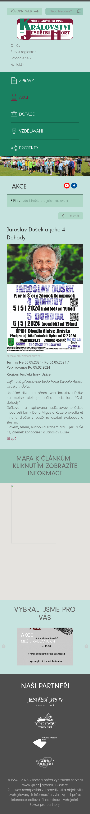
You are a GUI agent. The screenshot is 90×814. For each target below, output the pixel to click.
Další (86, 646)
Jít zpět (74, 216)
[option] (45, 646)
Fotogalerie (20, 58)
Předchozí (3, 646)
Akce (24, 97)
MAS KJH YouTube (67, 186)
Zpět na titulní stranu (45, 29)
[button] (56, 508)
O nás (15, 45)
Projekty (28, 148)
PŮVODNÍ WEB (21, 11)
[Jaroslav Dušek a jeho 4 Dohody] (45, 352)
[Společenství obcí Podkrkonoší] (45, 719)
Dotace (27, 114)
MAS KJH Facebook (74, 186)
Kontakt (16, 64)
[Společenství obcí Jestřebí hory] (45, 699)
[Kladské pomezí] (45, 760)
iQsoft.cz (61, 785)
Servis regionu (22, 52)
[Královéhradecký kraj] (45, 740)
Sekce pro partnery (44, 804)
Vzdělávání (31, 131)
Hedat (79, 11)
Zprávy (26, 80)
